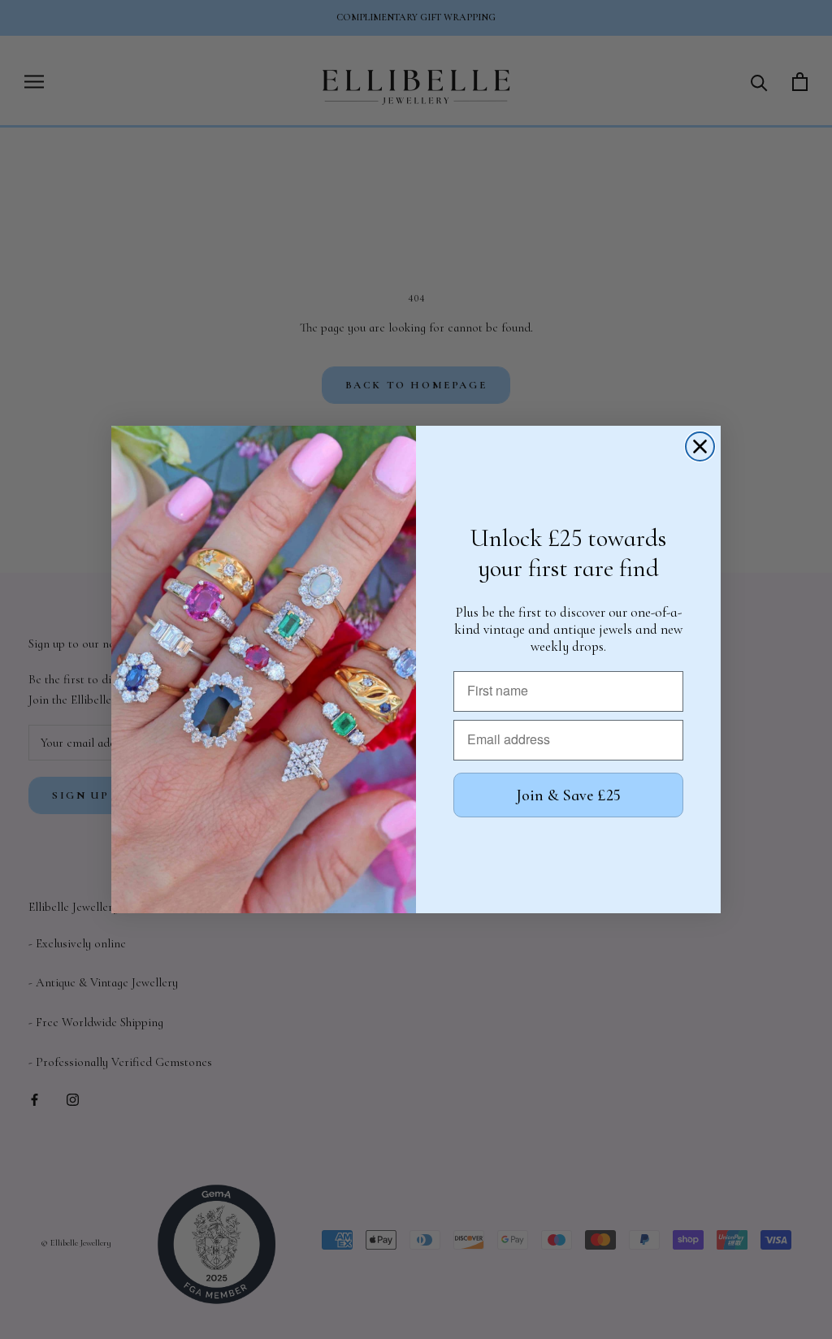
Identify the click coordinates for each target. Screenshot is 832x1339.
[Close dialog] (700, 446)
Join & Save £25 (568, 795)
